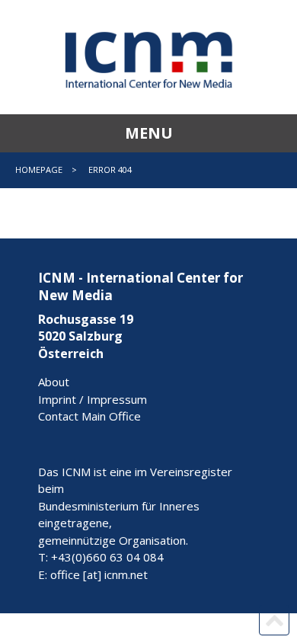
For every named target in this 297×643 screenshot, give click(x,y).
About (53, 381)
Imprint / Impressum (92, 399)
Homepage (38, 169)
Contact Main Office (89, 416)
